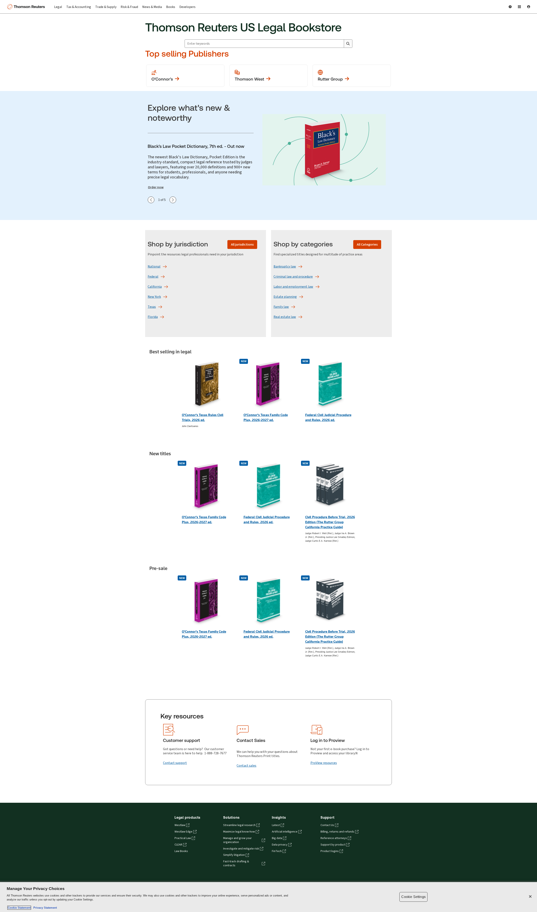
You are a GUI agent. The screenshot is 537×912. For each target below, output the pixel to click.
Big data (277, 838)
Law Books (181, 851)
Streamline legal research (239, 825)
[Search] (348, 44)
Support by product (333, 845)
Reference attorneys (334, 838)
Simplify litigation (234, 855)
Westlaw (180, 825)
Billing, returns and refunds (337, 832)
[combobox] (264, 44)
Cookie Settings (413, 897)
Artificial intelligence (284, 832)
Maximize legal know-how (239, 832)
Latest (276, 825)
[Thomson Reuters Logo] (27, 7)
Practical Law (183, 838)
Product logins (330, 851)
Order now (156, 187)
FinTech (277, 851)
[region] (268, 897)
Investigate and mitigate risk (241, 849)
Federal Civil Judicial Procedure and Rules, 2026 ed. (328, 417)
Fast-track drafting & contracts (236, 863)
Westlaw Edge (183, 832)
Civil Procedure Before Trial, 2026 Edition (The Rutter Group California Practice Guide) (330, 522)
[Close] (530, 896)
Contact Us (327, 825)
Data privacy (279, 845)
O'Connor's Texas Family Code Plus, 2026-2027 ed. (266, 417)
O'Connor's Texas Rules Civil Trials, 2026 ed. (202, 417)
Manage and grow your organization (237, 840)
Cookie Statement (19, 907)
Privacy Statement (44, 907)
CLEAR (178, 845)
